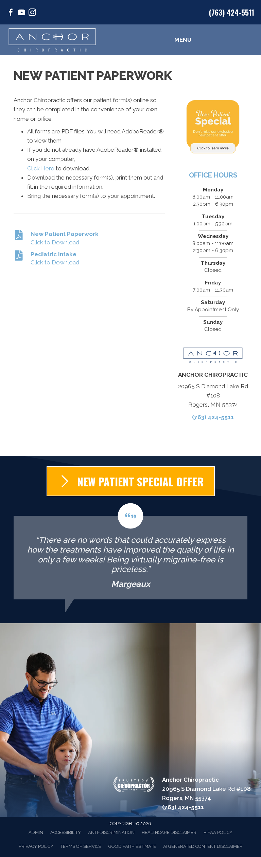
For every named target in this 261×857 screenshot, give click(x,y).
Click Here (40, 168)
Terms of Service (80, 846)
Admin (36, 832)
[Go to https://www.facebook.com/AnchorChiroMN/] (10, 13)
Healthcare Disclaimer (169, 832)
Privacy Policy (36, 846)
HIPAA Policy (218, 832)
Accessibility (65, 832)
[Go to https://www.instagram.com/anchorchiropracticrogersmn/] (32, 13)
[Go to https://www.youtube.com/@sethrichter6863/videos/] (21, 13)
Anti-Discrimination (111, 832)
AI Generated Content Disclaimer (203, 846)
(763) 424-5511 (231, 12)
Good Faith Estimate (132, 846)
